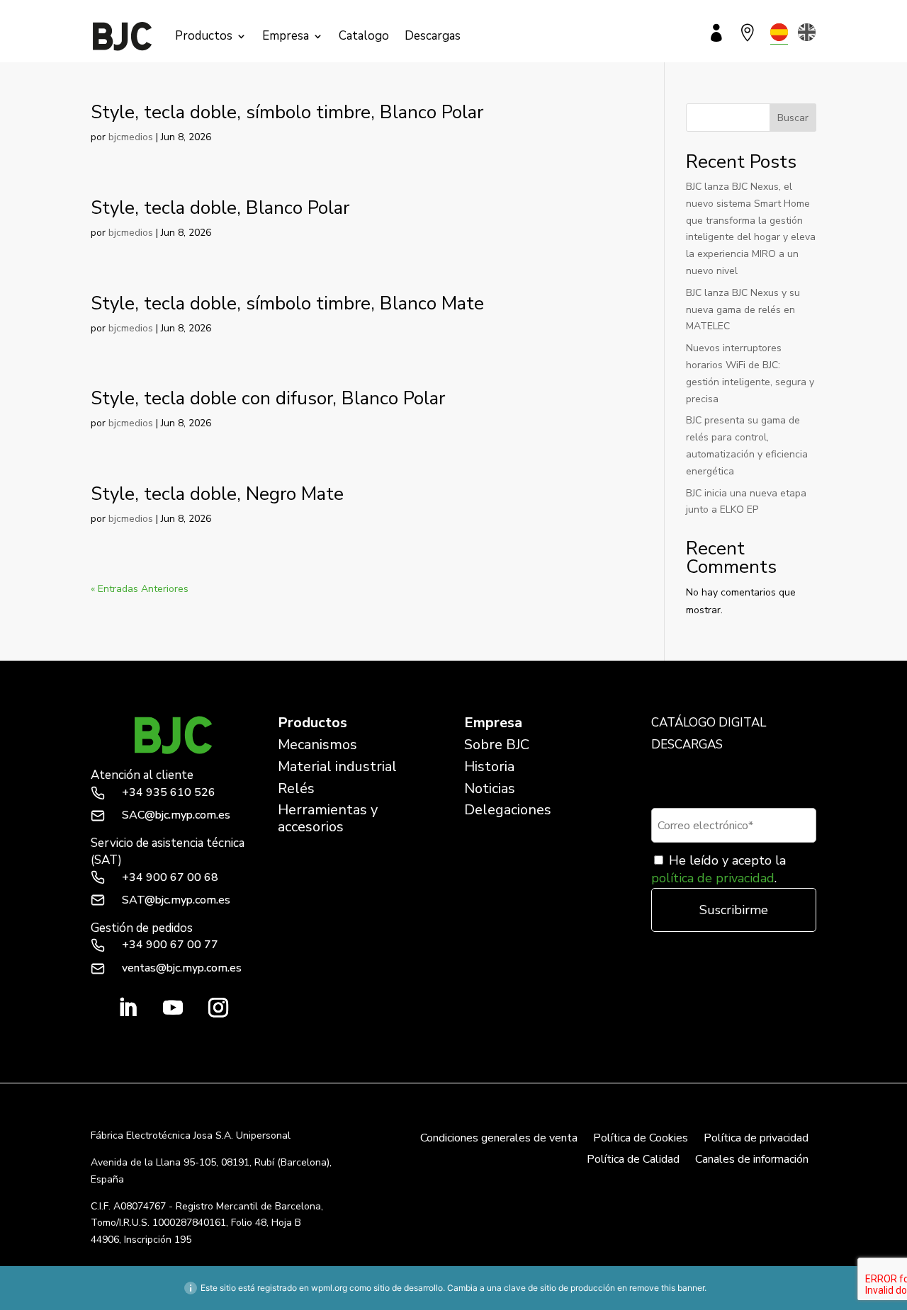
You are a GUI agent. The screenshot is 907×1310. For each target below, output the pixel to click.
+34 (168, 792)
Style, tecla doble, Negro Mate (217, 494)
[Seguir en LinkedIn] (127, 1007)
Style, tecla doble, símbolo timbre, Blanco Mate (287, 303)
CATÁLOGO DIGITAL (708, 722)
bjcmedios (130, 137)
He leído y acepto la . (718, 869)
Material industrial (337, 766)
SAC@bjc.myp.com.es (176, 815)
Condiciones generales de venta (499, 1139)
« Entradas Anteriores (139, 589)
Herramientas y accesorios (328, 818)
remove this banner (666, 1287)
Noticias (489, 788)
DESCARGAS (687, 744)
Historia (489, 766)
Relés (296, 788)
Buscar (793, 118)
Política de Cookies (640, 1139)
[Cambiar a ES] (779, 32)
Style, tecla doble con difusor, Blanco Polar (268, 398)
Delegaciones (507, 809)
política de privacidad (712, 878)
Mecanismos (317, 744)
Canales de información (752, 1160)
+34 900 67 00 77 (170, 944)
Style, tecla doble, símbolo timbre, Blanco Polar (287, 112)
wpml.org (329, 1287)
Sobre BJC (496, 744)
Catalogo (364, 36)
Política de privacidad (756, 1139)
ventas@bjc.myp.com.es (182, 968)
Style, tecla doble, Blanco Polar (220, 207)
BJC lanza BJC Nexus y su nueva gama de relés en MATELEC (743, 310)
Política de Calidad (633, 1160)
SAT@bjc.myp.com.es (176, 900)
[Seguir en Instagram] (218, 1007)
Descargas (433, 36)
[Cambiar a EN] (807, 32)
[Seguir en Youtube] (173, 1007)
